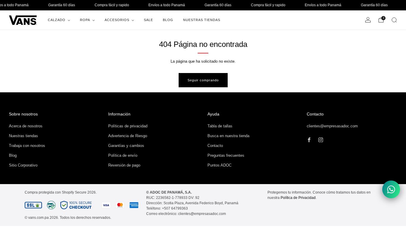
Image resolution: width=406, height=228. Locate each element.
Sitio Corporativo (23, 165)
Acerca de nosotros (26, 126)
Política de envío (122, 155)
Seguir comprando (203, 80)
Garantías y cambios (126, 145)
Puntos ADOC (219, 165)
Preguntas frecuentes (225, 155)
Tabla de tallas (219, 126)
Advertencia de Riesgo (127, 136)
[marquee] (203, 5)
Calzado (56, 20)
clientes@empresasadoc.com (332, 126)
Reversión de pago (124, 165)
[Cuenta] (368, 20)
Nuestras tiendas (23, 136)
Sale (148, 20)
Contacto (215, 145)
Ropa (85, 20)
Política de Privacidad (298, 198)
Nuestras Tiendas (201, 20)
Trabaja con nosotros (27, 145)
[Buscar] (394, 20)
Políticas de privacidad (127, 126)
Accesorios (117, 20)
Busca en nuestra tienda (228, 136)
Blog (168, 20)
